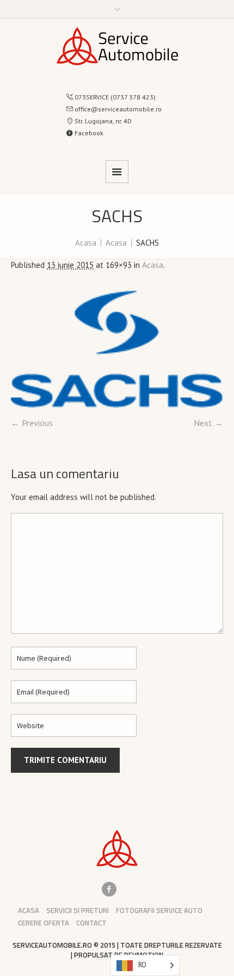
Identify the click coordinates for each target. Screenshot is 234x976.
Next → (208, 422)
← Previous (32, 422)
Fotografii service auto (159, 910)
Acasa (85, 242)
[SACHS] (117, 349)
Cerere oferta (43, 923)
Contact (91, 923)
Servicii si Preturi (77, 910)
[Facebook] (108, 889)
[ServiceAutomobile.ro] (117, 46)
